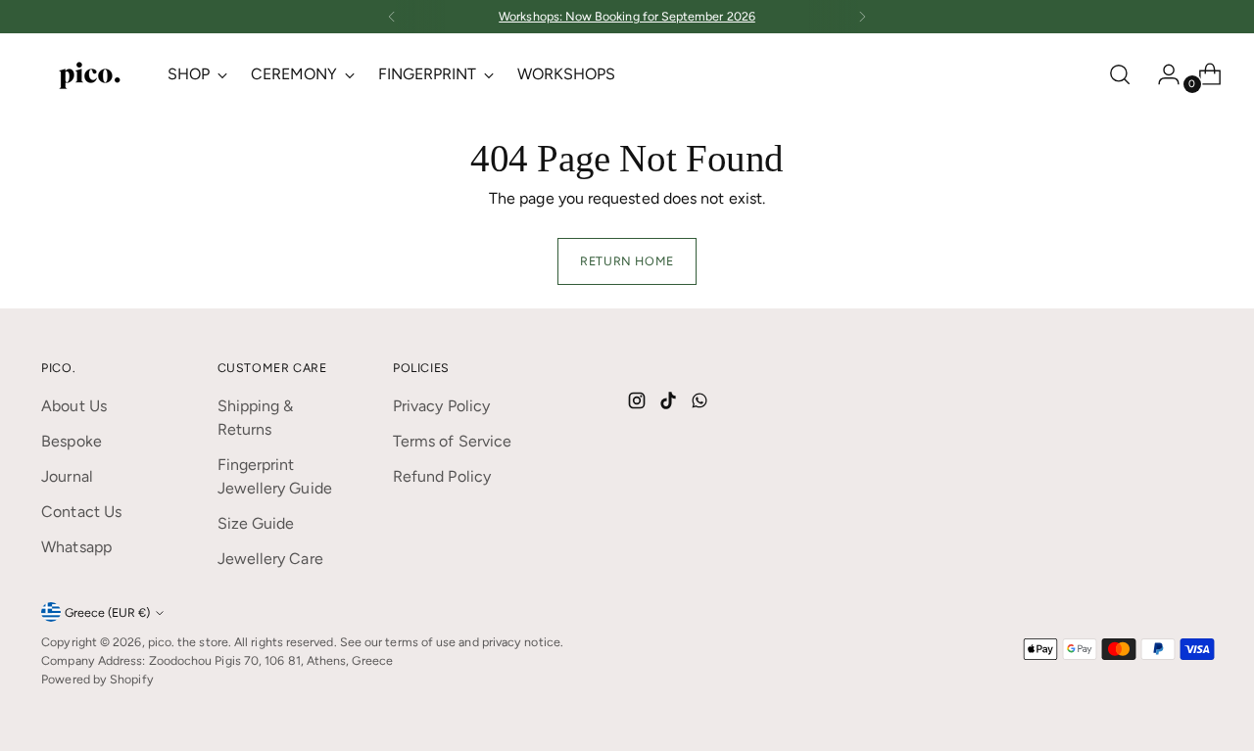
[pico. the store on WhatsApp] (701, 404)
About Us (74, 406)
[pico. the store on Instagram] (639, 404)
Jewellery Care (270, 558)
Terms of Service (452, 441)
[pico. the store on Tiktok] (670, 404)
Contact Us (81, 511)
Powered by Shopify (97, 679)
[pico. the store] (90, 74)
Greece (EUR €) (107, 612)
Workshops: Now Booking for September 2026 (627, 16)
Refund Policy (442, 476)
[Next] (862, 16)
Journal (67, 476)
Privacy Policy (441, 406)
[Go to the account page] (1161, 74)
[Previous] (391, 16)
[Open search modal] (1119, 74)
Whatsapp (76, 547)
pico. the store (188, 641)
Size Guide (256, 523)
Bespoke (71, 441)
